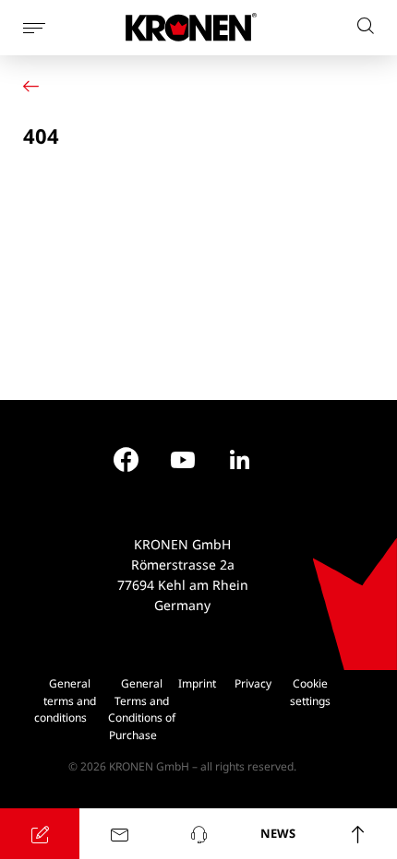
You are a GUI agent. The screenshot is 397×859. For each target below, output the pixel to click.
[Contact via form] (119, 833)
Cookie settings (310, 692)
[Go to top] (357, 833)
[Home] (35, 86)
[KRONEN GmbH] (191, 27)
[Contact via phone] (198, 833)
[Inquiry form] (39, 833)
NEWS (277, 833)
